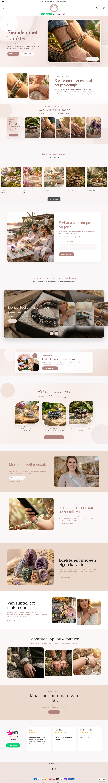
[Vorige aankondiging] (34, 1)
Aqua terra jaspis (70, 189)
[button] (3, 8)
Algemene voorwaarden (47, 782)
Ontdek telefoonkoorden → (66, 523)
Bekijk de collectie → (13, 620)
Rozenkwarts (90, 189)
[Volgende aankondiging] (74, 1)
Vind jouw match (66, 254)
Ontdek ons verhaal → (15, 481)
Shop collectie (13, 53)
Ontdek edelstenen (27, 53)
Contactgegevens (57, 782)
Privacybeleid (27, 782)
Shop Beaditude (54, 712)
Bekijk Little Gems (50, 368)
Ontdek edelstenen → (65, 577)
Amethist (3, 189)
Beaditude (16, 782)
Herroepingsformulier (54, 763)
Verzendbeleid (66, 782)
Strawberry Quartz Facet (29, 189)
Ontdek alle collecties (54, 437)
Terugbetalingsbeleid (36, 782)
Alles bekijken (54, 199)
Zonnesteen (47, 189)
